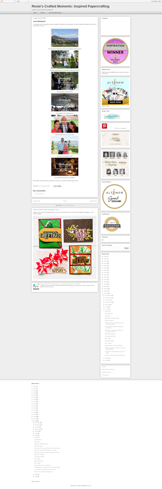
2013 (105, 286)
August (107, 304)
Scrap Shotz (105, 375)
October (107, 300)
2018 (105, 275)
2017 (105, 277)
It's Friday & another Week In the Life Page (44, 469)
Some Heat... (108, 338)
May (106, 358)
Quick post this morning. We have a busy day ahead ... (114, 323)
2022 (105, 265)
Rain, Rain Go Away (110, 334)
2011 (105, 291)
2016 (105, 279)
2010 (105, 293)
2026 (105, 256)
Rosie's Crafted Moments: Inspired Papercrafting (70, 6)
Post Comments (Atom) (68, 205)
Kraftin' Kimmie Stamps (108, 369)
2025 (105, 258)
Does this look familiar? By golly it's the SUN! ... (46, 450)
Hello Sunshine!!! (109, 320)
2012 (105, 288)
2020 (105, 270)
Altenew (42, 12)
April (106, 360)
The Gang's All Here (110, 336)
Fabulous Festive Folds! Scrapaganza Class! (46, 209)
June (106, 309)
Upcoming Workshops (55, 12)
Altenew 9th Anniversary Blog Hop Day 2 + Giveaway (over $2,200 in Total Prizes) (60, 284)
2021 (105, 268)
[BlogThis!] (56, 186)
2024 (105, 261)
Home (35, 12)
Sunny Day (108, 311)
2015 (105, 282)
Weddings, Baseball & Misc (112, 318)
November (108, 297)
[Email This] (54, 186)
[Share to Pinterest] (60, 186)
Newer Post (36, 201)
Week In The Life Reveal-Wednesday (115, 355)
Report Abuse (36, 481)
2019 (105, 272)
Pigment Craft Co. (106, 372)
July (106, 307)
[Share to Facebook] (59, 186)
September (108, 302)
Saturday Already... (110, 341)
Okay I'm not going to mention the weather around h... (114, 331)
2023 (105, 263)
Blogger (89, 485)
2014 (105, 284)
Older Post (93, 201)
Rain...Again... (108, 343)
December (108, 295)
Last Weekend (109, 313)
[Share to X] (57, 186)
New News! (108, 316)
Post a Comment (39, 193)
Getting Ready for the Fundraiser (114, 345)
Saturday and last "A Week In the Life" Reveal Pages (47, 467)
